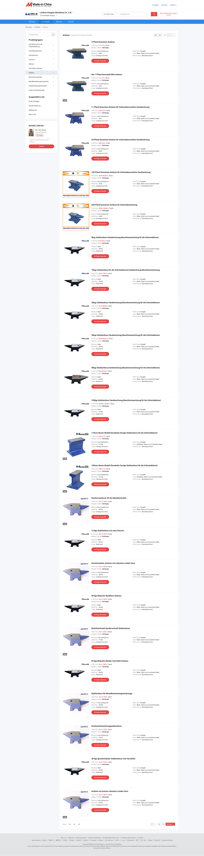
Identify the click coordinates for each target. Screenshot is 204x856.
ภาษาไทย (143, 840)
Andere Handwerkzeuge (36, 90)
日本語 (65, 840)
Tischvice (32, 60)
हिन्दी (137, 840)
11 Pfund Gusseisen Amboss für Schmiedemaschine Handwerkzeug (120, 107)
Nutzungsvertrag (81, 838)
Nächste (169, 824)
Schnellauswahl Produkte (128, 838)
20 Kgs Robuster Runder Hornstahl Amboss (109, 661)
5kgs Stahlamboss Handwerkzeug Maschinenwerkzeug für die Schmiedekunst (125, 237)
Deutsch (85, 840)
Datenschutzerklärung (94, 838)
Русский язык (109, 840)
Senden (41, 146)
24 (70, 824)
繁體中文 (58, 840)
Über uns (59, 22)
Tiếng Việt (157, 840)
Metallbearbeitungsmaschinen (39, 81)
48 (79, 824)
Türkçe (150, 840)
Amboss (31, 73)
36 (74, 824)
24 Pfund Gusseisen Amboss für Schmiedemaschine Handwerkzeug (120, 140)
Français (71, 840)
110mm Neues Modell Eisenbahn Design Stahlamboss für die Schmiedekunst (124, 433)
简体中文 (51, 840)
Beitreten (164, 5)
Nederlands (130, 840)
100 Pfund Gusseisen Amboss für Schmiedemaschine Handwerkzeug (121, 172)
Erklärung (71, 838)
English (44, 840)
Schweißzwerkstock (35, 51)
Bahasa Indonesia (167, 840)
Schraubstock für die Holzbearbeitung (35, 45)
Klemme (31, 64)
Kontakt (71, 22)
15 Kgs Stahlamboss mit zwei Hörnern (107, 530)
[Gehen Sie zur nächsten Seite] (173, 35)
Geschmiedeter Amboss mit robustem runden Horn (113, 563)
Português (93, 840)
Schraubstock (33, 55)
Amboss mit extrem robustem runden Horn (109, 791)
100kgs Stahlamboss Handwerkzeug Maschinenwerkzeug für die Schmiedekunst (126, 400)
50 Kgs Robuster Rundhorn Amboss (106, 596)
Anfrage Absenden (100, 61)
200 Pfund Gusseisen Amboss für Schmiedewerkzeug (114, 205)
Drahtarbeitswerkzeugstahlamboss (106, 726)
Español (78, 840)
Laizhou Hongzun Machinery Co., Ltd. (56, 12)
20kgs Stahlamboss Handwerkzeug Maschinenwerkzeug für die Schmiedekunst (125, 302)
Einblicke (140, 838)
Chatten (40, 135)
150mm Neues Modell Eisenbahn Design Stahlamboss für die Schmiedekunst (124, 465)
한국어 (117, 840)
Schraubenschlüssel (35, 68)
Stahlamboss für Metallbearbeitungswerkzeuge (111, 693)
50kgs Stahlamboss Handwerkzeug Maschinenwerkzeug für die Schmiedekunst (125, 368)
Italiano (100, 840)
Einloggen (155, 5)
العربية (123, 840)
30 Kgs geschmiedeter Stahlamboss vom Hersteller (113, 759)
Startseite (32, 22)
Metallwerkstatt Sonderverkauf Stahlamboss (110, 628)
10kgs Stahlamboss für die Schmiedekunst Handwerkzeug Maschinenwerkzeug (125, 270)
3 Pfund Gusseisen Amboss (103, 42)
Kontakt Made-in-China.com (111, 838)
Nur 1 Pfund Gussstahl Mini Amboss (106, 74)
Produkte (47, 22)
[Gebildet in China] (39, 4)
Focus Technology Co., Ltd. (100, 844)
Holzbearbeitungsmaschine (38, 86)
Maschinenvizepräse (35, 77)
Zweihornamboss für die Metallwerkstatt (108, 498)
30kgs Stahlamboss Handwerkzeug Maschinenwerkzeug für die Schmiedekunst (125, 335)
